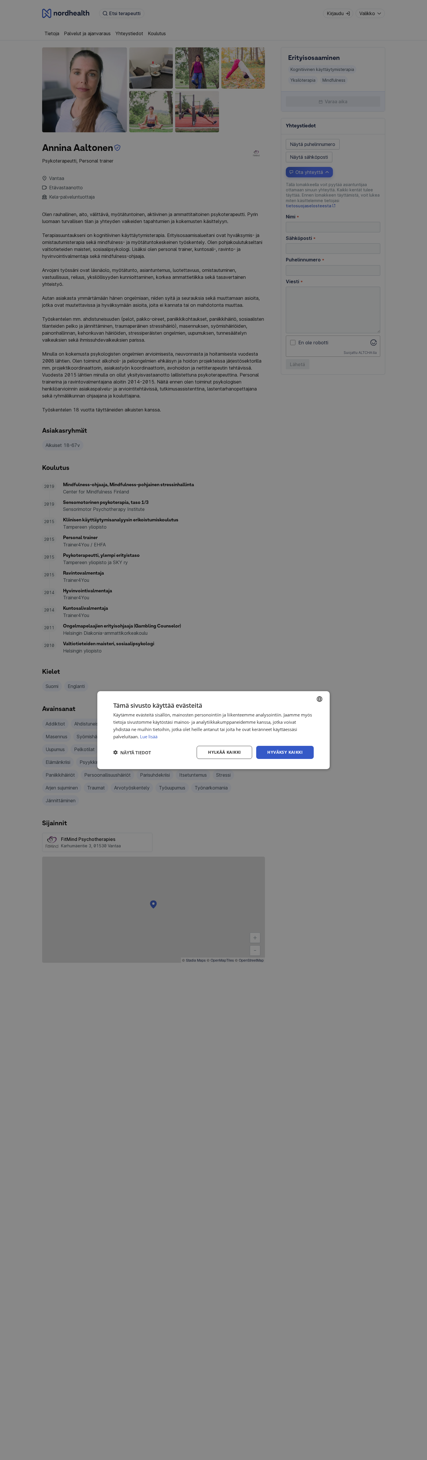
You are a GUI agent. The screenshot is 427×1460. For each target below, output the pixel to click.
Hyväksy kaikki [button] (285, 752)
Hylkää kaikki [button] (224, 752)
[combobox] (319, 699)
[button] (132, 752)
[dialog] (213, 730)
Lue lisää (148, 736)
